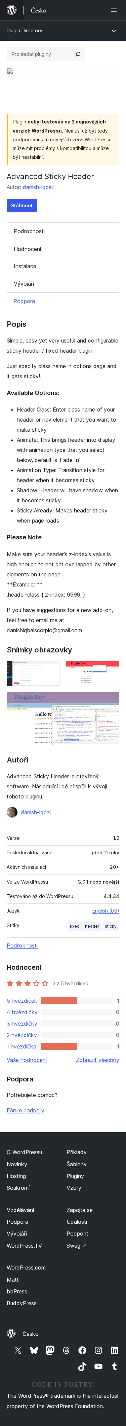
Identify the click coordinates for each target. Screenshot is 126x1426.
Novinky (17, 1164)
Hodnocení (27, 249)
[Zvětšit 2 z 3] (110, 670)
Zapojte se (80, 1210)
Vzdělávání (20, 1210)
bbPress (17, 1291)
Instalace (25, 266)
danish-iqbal (38, 187)
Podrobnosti (29, 231)
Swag (77, 1245)
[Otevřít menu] (115, 10)
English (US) (105, 911)
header (92, 926)
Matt (13, 1279)
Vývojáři (24, 283)
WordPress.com (26, 1267)
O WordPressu (24, 1152)
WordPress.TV (24, 1245)
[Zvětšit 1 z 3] (51, 670)
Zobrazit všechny (97, 1060)
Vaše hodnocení (27, 1060)
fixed (75, 926)
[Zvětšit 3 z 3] (110, 701)
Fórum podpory (25, 1110)
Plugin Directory (24, 30)
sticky (111, 926)
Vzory (74, 1187)
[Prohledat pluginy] (78, 54)
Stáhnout (22, 205)
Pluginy (75, 1176)
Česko (31, 1333)
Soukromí (18, 1187)
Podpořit (77, 1233)
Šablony (77, 1164)
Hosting (16, 1176)
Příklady (77, 1152)
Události (77, 1221)
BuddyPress (22, 1303)
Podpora (24, 301)
